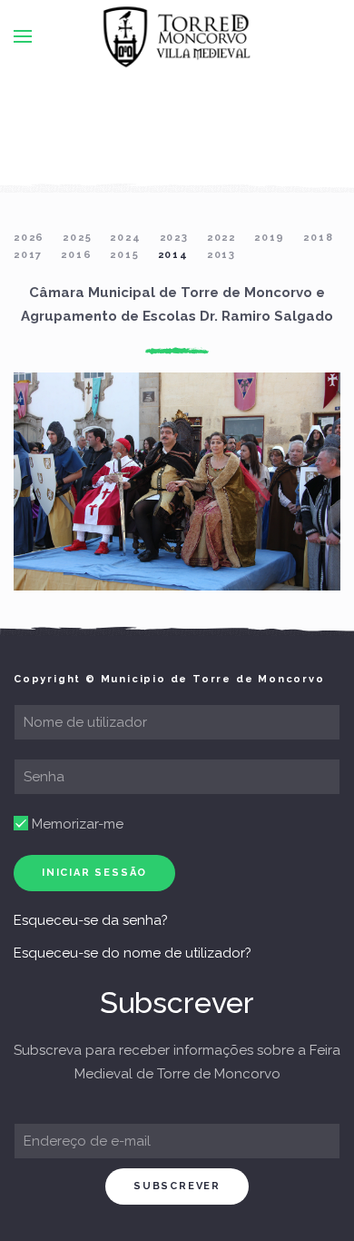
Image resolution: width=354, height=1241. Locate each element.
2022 (221, 237)
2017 (28, 255)
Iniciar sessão (94, 873)
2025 (77, 237)
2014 (173, 255)
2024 (125, 237)
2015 (124, 255)
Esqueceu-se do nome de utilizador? (132, 953)
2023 (174, 237)
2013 (221, 255)
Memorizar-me (75, 824)
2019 (269, 237)
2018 (318, 237)
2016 (76, 255)
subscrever (177, 1186)
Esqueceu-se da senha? (91, 920)
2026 (29, 237)
